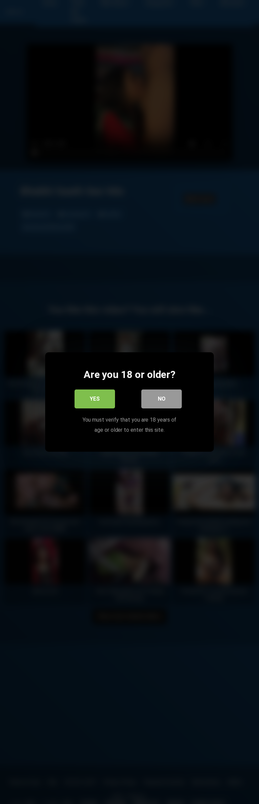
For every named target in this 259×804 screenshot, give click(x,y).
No (162, 399)
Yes (95, 399)
